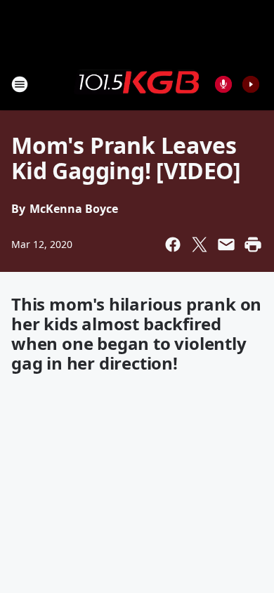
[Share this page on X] (199, 244)
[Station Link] (137, 84)
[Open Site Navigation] (19, 84)
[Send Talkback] (223, 84)
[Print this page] (253, 244)
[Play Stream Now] (250, 84)
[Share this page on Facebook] (173, 244)
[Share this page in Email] (226, 244)
